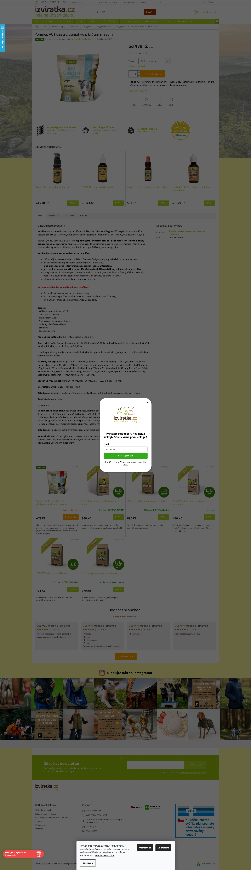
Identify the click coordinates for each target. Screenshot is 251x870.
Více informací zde (104, 855)
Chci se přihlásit (125, 455)
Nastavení (87, 863)
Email (106, 444)
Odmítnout (145, 847)
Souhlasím (163, 847)
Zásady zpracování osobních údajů (133, 463)
